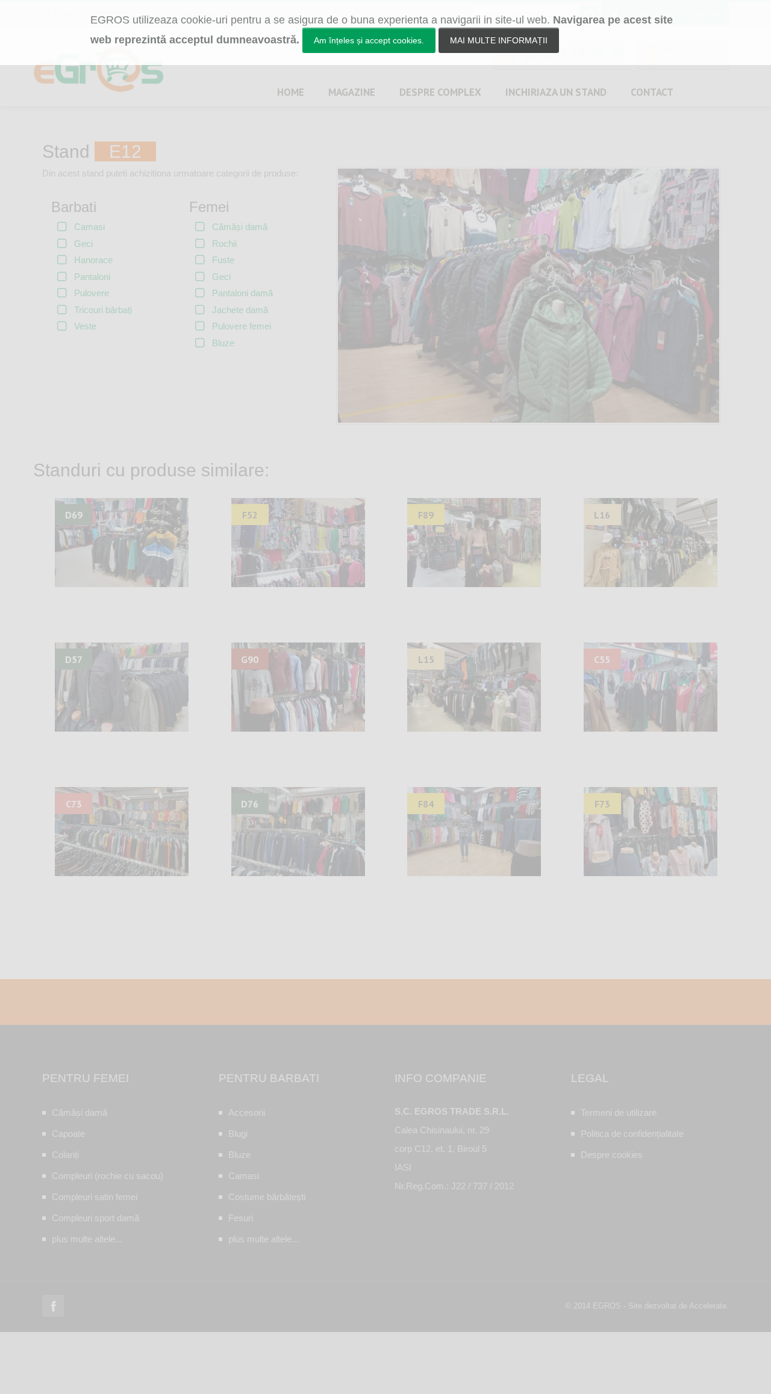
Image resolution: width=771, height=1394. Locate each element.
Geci (83, 243)
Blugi (238, 1133)
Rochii (224, 243)
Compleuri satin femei (94, 1197)
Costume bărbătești (266, 1197)
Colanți (65, 1155)
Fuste (223, 260)
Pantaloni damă (242, 293)
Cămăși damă (239, 227)
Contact (652, 92)
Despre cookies (612, 1155)
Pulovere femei (241, 326)
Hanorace (93, 260)
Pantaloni (92, 277)
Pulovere (91, 293)
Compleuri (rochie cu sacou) (107, 1176)
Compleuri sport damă (95, 1218)
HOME (290, 92)
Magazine (351, 92)
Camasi (89, 227)
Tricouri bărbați (103, 310)
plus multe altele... (87, 1239)
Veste (85, 326)
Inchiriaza (556, 92)
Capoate (68, 1133)
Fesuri (240, 1218)
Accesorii (246, 1112)
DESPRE (440, 92)
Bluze (223, 343)
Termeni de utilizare (619, 1112)
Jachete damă (240, 310)
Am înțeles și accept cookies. (369, 40)
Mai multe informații (499, 40)
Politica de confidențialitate (632, 1133)
